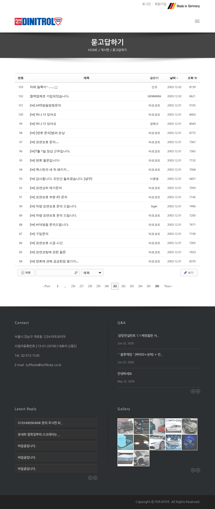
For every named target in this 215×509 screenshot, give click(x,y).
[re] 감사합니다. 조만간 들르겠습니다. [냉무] (61, 178)
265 (148, 286)
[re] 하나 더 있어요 (43, 114)
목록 (27, 272)
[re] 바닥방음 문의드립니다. (49, 224)
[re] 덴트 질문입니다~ (45, 160)
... (65, 286)
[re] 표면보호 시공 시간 (46, 243)
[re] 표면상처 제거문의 (46, 188)
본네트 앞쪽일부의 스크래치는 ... (39, 434)
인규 (154, 87)
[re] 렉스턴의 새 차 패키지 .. (49, 169)
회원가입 (160, 4)
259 (98, 286)
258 (90, 286)
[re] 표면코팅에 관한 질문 (48, 252)
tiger (154, 206)
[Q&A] (121, 322)
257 (81, 286)
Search (76, 272)
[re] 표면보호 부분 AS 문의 (48, 197)
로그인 (146, 4)
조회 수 (192, 78)
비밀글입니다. (27, 446)
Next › (168, 286)
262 (123, 286)
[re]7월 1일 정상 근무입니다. (50, 151)
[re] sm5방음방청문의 (45, 105)
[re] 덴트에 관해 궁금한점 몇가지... (54, 261)
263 (132, 286)
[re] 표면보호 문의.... (44, 142)
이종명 (154, 179)
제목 (86, 78)
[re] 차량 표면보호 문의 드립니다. (53, 206)
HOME (93, 50)
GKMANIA (154, 96)
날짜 (173, 78)
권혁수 (154, 124)
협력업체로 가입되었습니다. (49, 96)
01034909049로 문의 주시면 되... (40, 423)
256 (73, 286)
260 (107, 286)
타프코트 (154, 105)
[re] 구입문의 (39, 233)
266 (157, 286)
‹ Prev (46, 286)
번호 (21, 78)
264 (140, 286)
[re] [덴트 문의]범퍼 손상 (47, 133)
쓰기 (190, 272)
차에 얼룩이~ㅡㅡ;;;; (44, 87)
